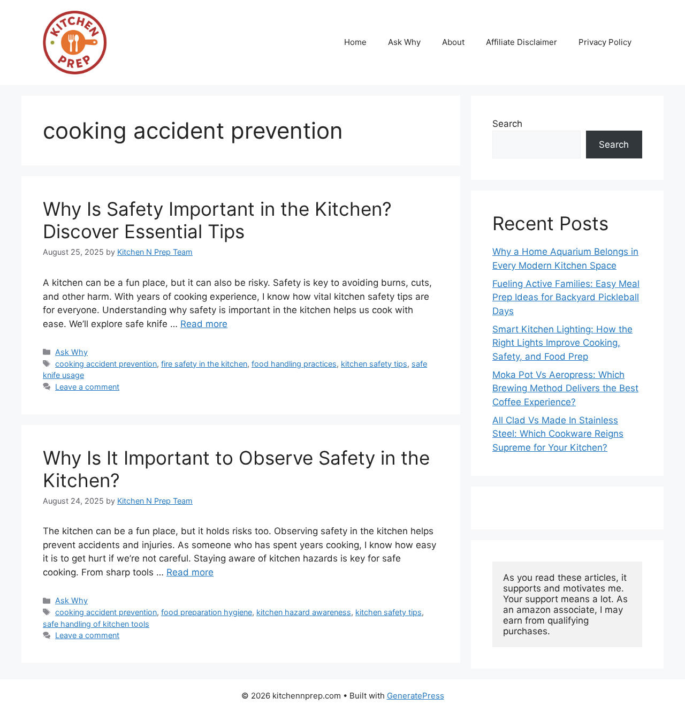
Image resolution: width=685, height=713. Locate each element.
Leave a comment (87, 386)
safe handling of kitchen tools (96, 623)
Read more (203, 323)
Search (507, 123)
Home (355, 42)
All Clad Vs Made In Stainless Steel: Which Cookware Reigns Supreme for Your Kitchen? (557, 434)
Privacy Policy (605, 42)
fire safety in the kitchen (204, 363)
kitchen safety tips (374, 363)
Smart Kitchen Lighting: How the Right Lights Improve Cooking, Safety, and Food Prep (562, 343)
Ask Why (404, 42)
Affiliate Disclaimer (521, 42)
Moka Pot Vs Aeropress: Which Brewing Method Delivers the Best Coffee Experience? (565, 388)
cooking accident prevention (106, 363)
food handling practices (294, 363)
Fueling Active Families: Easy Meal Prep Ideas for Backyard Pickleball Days (566, 297)
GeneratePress (415, 696)
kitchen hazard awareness (303, 612)
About (453, 42)
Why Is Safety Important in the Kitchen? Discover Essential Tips (217, 220)
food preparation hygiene (206, 612)
